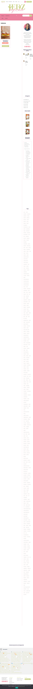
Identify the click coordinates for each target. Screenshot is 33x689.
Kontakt (16, 1)
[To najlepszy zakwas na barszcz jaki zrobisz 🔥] (27, 656)
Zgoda (17, 687)
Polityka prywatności (22, 686)
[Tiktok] (28, 46)
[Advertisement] (11, 56)
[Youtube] (29, 46)
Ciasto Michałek (26, 55)
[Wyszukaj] (30, 16)
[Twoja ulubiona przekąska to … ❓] (27, 668)
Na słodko (10, 678)
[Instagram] (26, 46)
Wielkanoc (10, 683)
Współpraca (10, 1)
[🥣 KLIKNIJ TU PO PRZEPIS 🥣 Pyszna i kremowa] (16, 668)
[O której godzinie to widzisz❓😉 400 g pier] (5, 656)
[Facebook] (25, 46)
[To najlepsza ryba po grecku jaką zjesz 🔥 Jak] (16, 656)
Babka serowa (26, 62)
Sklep (13, 1)
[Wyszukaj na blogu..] (25, 2)
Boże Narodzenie (11, 682)
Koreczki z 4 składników (5, 41)
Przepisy (7, 1)
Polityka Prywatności (20, 678)
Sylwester (10, 681)
